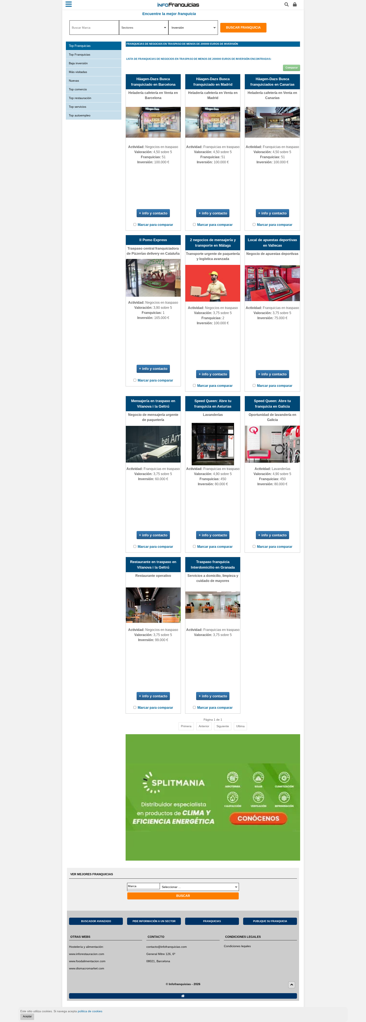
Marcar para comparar (155, 224)
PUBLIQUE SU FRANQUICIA (270, 921)
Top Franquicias (79, 54)
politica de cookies (90, 1011)
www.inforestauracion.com (86, 954)
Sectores (127, 27)
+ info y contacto (153, 213)
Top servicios (77, 106)
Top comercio (78, 89)
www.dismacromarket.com (86, 968)
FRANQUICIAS (212, 921)
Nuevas (74, 80)
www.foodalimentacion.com (87, 961)
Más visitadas (78, 72)
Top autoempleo (79, 115)
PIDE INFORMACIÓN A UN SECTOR (154, 921)
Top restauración (80, 98)
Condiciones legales (237, 946)
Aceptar (27, 1016)
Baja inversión (78, 63)
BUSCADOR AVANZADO (96, 921)
